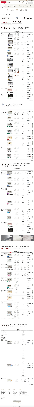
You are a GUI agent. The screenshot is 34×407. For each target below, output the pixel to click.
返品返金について (14, 393)
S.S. (8, 391)
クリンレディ (9, 393)
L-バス (8, 397)
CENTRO (9, 390)
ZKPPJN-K (15, 44)
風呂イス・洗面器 (3, 397)
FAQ (13, 391)
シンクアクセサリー (3, 392)
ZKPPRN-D (15, 39)
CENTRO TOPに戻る (31, 100)
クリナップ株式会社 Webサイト (22, 390)
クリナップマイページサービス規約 (23, 391)
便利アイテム (2, 393)
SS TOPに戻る (32, 160)
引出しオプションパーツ (3, 391)
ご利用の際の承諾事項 (15, 392)
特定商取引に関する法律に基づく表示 (23, 393)
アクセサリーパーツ (3, 398)
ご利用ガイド (14, 390)
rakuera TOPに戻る (31, 384)
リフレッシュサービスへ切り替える (30, 0)
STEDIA (9, 392)
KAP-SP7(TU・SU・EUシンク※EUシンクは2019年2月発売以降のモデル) (23, 358)
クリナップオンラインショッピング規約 (23, 392)
